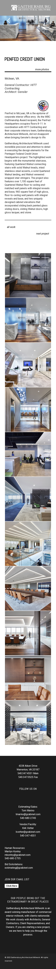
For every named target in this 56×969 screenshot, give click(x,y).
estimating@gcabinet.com (19, 867)
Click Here (11, 886)
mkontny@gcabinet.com (17, 854)
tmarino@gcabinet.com (28, 814)
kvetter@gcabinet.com (28, 831)
